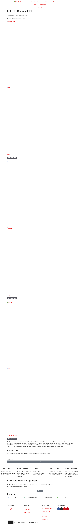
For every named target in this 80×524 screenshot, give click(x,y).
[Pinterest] (67, 508)
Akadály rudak (45, 519)
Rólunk (35, 4)
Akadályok (14, 15)
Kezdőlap (9, 15)
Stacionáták (44, 516)
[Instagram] (61, 508)
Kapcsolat (40, 7)
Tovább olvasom (12, 157)
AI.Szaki (36, 522)
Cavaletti (44, 514)
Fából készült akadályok (47, 508)
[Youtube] (64, 508)
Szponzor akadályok (46, 511)
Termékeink (39, 2)
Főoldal (33, 2)
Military (47, 2)
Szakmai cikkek (42, 4)
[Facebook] (58, 508)
